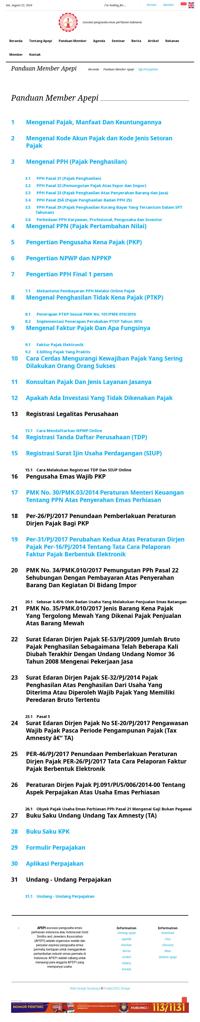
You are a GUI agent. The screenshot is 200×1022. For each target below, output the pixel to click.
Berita (136, 41)
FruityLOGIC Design (117, 988)
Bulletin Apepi (168, 957)
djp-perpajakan (148, 69)
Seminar (118, 41)
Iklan (167, 951)
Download (167, 933)
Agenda (99, 41)
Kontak (35, 54)
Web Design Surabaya (85, 988)
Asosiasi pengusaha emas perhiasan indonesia (112, 22)
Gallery (126, 963)
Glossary (167, 945)
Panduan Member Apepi (118, 69)
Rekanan (172, 41)
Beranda (15, 41)
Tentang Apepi (40, 41)
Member (16, 54)
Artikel (153, 41)
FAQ (167, 939)
